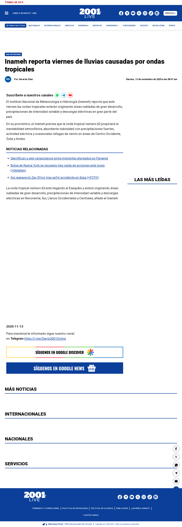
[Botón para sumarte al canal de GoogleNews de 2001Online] (64, 368)
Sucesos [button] (144, 26)
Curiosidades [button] (129, 26)
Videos (172, 26)
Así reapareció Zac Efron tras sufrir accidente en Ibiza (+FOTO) (55, 177)
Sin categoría (13, 54)
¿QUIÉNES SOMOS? (140, 508)
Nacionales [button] (34, 26)
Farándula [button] (83, 26)
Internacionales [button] (52, 26)
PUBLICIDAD (122, 508)
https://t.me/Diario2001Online (45, 338)
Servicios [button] (69, 26)
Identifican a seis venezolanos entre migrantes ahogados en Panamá (59, 158)
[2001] (90, 13)
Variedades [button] (111, 26)
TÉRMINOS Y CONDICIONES (45, 508)
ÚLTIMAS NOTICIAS (15, 26)
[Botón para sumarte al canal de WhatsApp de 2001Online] (57, 95)
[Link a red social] (120, 497)
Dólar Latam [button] (158, 26)
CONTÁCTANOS (91, 515)
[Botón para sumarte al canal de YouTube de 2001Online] (70, 95)
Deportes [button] (97, 26)
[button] (176, 449)
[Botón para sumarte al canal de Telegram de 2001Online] (63, 95)
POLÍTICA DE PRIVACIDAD (75, 508)
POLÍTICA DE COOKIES (102, 508)
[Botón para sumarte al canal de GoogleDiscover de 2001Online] (64, 352)
